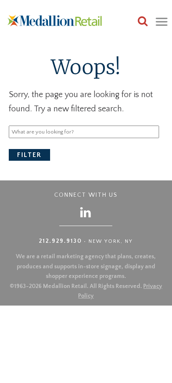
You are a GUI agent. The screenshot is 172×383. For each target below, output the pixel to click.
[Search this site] (143, 22)
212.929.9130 (60, 241)
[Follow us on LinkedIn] (86, 212)
